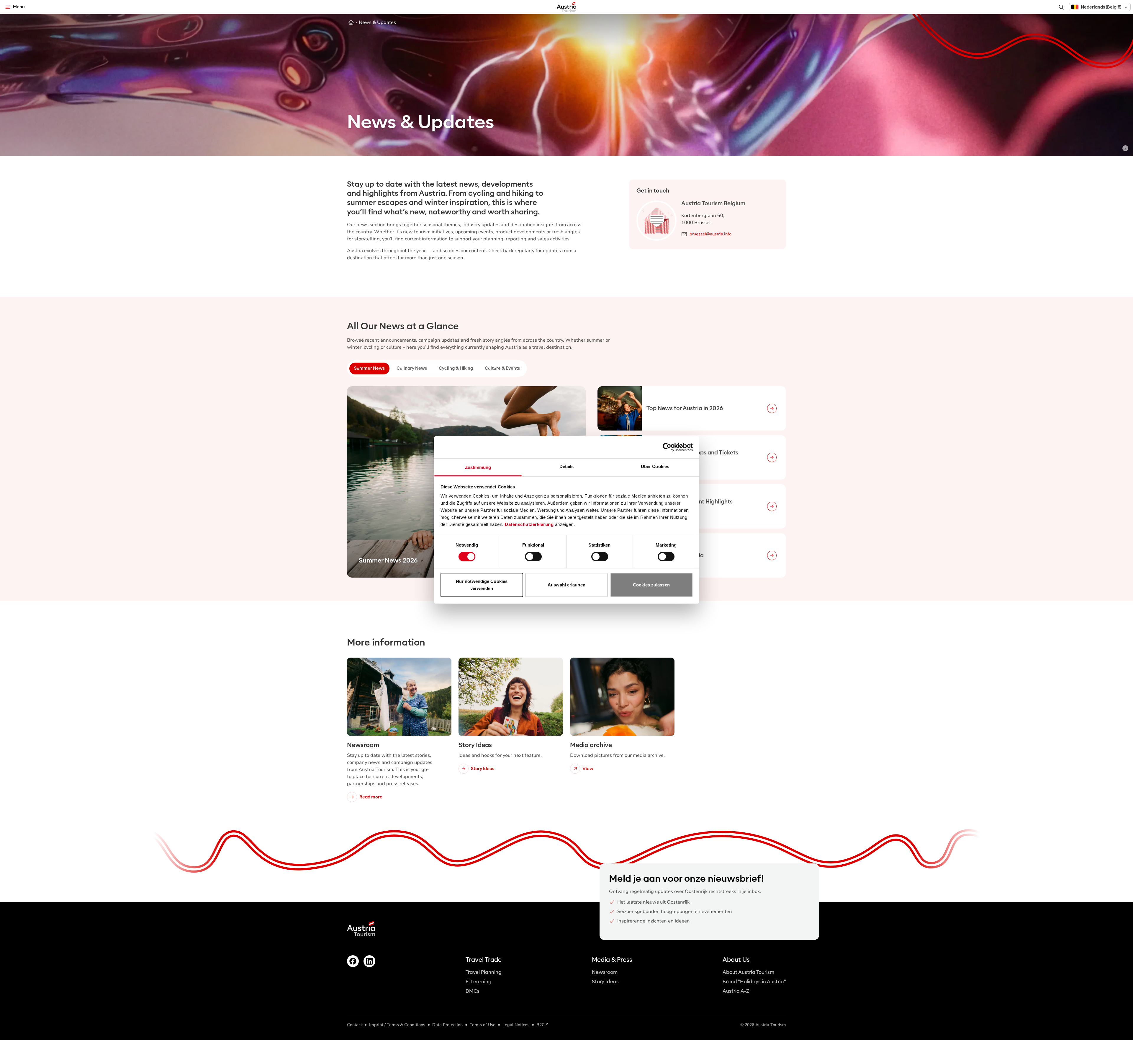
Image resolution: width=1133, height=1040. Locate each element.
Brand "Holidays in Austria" (754, 982)
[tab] (369, 368)
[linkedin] (369, 961)
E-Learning (479, 982)
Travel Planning (484, 972)
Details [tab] (566, 466)
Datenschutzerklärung (529, 524)
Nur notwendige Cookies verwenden (481, 585)
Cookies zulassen (651, 584)
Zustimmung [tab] (478, 467)
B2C (540, 1025)
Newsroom (605, 972)
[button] (1100, 7)
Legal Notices (515, 1025)
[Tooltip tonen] (1125, 148)
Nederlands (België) (1101, 7)
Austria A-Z (736, 991)
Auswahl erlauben (566, 584)
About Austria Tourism (748, 972)
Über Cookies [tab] (655, 466)
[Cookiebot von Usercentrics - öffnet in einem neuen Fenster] (667, 447)
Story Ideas (605, 982)
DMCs (472, 991)
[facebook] (353, 961)
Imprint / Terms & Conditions (397, 1025)
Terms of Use (482, 1025)
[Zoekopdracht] (1061, 7)
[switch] (533, 556)
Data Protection (447, 1025)
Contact (354, 1025)
